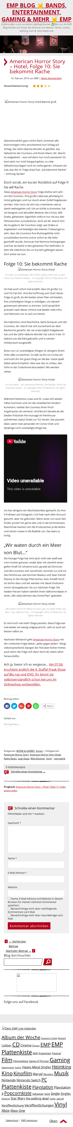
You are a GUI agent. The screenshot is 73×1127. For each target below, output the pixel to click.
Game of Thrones (39, 1061)
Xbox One (17, 1110)
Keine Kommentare (51, 78)
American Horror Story (24, 192)
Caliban (6, 1045)
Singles (66, 1093)
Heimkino (61, 1066)
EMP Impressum (29, 1120)
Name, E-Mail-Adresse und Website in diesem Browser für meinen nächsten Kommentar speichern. (35, 902)
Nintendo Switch (29, 1080)
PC (44, 1080)
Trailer (52, 1098)
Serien (39, 751)
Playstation (42, 1087)
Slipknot (6, 1098)
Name (12, 858)
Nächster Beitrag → (18, 951)
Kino (7, 1073)
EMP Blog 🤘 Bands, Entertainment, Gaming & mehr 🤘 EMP (36, 12)
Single (55, 1093)
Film (7, 1060)
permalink (59, 758)
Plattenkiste (17, 1086)
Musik (61, 1073)
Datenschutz (12, 1120)
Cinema (26, 1045)
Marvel (38, 1074)
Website (12, 887)
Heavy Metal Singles (36, 1067)
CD (16, 1044)
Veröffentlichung (13, 1105)
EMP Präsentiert (42, 1053)
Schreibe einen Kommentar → (28, 771)
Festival (56, 1053)
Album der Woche (21, 1037)
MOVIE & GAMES (25, 751)
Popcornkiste (18, 1093)
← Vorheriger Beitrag (17, 944)
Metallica (48, 1074)
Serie (49, 758)
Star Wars (18, 1098)
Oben (53, 1121)
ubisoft (60, 1098)
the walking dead (37, 1098)
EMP (45, 1044)
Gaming (60, 1060)
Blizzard (62, 1038)
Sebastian (38, 1094)
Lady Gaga (23, 758)
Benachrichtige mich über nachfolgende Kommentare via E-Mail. (32, 910)
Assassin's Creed (49, 1038)
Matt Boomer (38, 758)
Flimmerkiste (20, 1061)
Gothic (18, 1067)
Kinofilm (22, 1073)
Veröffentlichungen (39, 1105)
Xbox (6, 1110)
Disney (36, 1045)
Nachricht (14, 823)
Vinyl (61, 1104)
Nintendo (9, 1080)
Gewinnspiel (8, 1067)
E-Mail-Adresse (17, 872)
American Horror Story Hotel (45, 754)
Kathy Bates (10, 758)
